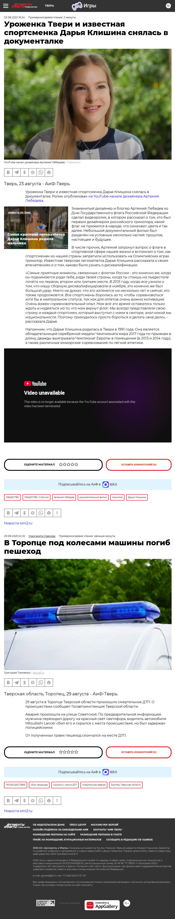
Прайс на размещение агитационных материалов (67, 839)
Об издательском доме (49, 824)
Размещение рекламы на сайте (54, 834)
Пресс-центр (78, 824)
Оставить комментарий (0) (138, 464)
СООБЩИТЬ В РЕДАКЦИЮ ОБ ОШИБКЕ (129, 839)
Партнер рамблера (70, 903)
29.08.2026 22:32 (14, 536)
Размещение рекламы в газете (101, 834)
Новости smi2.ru (18, 523)
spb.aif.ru (38, 672)
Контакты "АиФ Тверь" (107, 829)
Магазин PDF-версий (104, 824)
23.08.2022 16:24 (14, 17)
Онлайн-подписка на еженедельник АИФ (60, 829)
